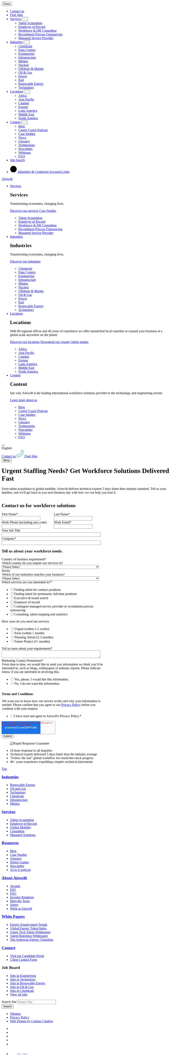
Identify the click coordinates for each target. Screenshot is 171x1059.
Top (4, 769)
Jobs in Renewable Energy (27, 983)
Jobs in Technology (23, 979)
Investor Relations (22, 897)
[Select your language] (3, 445)
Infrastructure (27, 57)
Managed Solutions (22, 835)
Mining (23, 61)
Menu (6, 460)
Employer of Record (31, 27)
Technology (26, 87)
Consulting (17, 831)
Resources (10, 843)
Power (22, 76)
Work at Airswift (21, 908)
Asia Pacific (26, 99)
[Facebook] (11, 1028)
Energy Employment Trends (28, 924)
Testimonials (26, 145)
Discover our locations (25, 342)
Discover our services (24, 211)
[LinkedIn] (11, 1032)
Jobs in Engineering (23, 975)
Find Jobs (16, 15)
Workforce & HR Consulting (37, 30)
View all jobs (18, 994)
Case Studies (26, 134)
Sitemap (15, 1013)
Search (7, 1006)
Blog (21, 126)
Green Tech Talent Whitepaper (30, 932)
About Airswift (14, 878)
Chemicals (25, 46)
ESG (13, 893)
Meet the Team (20, 901)
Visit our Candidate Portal (27, 956)
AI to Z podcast (20, 870)
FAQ (21, 156)
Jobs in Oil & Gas (22, 987)
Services (15, 19)
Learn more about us (23, 400)
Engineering (26, 53)
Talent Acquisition (30, 23)
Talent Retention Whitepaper (29, 936)
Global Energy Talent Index (28, 928)
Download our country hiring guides (64, 342)
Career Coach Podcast (33, 130)
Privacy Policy (70, 705)
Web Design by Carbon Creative (31, 1021)
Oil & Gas (25, 72)
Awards (15, 886)
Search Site (9, 1002)
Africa (22, 95)
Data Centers (26, 50)
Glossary (24, 141)
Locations (16, 91)
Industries (16, 42)
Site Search (17, 160)
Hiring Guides (19, 862)
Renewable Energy (31, 84)
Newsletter (25, 149)
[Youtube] (12, 1040)
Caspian (23, 103)
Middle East (26, 114)
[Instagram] (11, 1044)
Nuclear (23, 65)
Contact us (17, 11)
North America (28, 118)
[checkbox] (53, 601)
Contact (8, 948)
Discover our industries (25, 261)
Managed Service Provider (35, 38)
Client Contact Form (23, 959)
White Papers (13, 916)
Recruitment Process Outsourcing (40, 34)
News (22, 137)
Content (15, 122)
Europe (23, 107)
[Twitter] (11, 1036)
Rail (21, 80)
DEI (13, 890)
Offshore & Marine (31, 68)
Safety (14, 905)
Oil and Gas (18, 788)
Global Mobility (20, 827)
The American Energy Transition (31, 939)
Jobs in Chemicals (22, 990)
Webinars (24, 152)
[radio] (57, 629)
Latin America (27, 110)
